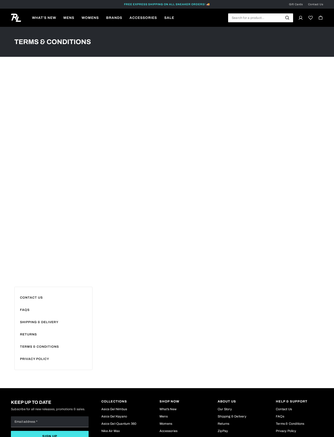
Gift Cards (296, 4)
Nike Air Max (110, 431)
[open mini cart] (320, 17)
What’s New (168, 409)
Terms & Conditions (39, 346)
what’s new (44, 18)
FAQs (25, 310)
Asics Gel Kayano (114, 416)
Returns (28, 334)
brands (114, 18)
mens (68, 18)
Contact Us (315, 4)
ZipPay (223, 431)
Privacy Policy (34, 359)
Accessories (168, 431)
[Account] (300, 17)
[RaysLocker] (16, 18)
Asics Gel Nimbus (114, 409)
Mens (164, 416)
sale (169, 18)
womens (90, 18)
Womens (166, 423)
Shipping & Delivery (39, 322)
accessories (143, 18)
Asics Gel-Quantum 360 (118, 423)
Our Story (225, 409)
